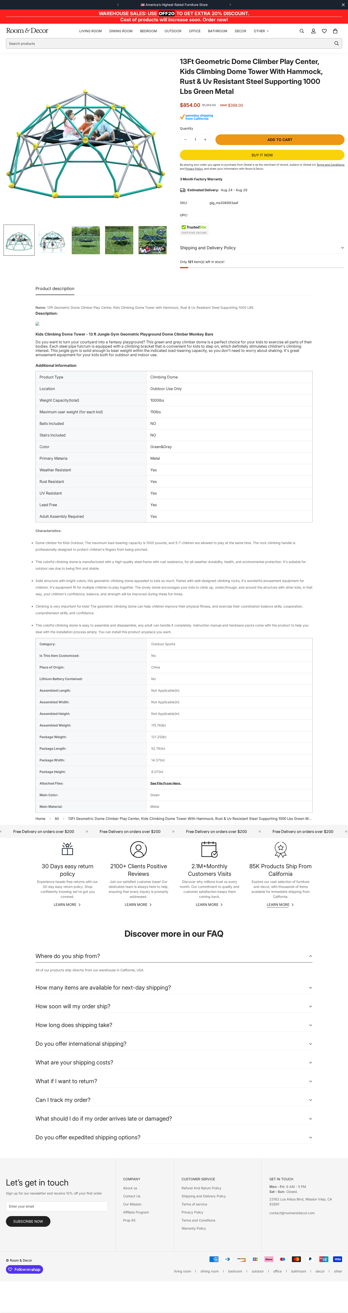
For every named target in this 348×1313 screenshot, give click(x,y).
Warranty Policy (194, 1228)
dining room (121, 31)
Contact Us (131, 1196)
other (259, 31)
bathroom (217, 31)
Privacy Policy (192, 1212)
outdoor (173, 31)
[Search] (302, 31)
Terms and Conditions (198, 1220)
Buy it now (262, 155)
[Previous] (117, 4)
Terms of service (194, 1204)
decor (240, 31)
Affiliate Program (136, 1212)
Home (40, 818)
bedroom (148, 31)
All (57, 818)
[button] (335, 31)
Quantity (186, 128)
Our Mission (132, 1204)
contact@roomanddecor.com (292, 1213)
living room (90, 31)
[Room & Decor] (27, 30)
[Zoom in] (158, 66)
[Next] (230, 4)
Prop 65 (129, 1220)
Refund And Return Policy (201, 1188)
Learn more (65, 904)
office (195, 31)
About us (130, 1188)
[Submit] (336, 43)
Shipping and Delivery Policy (204, 1196)
